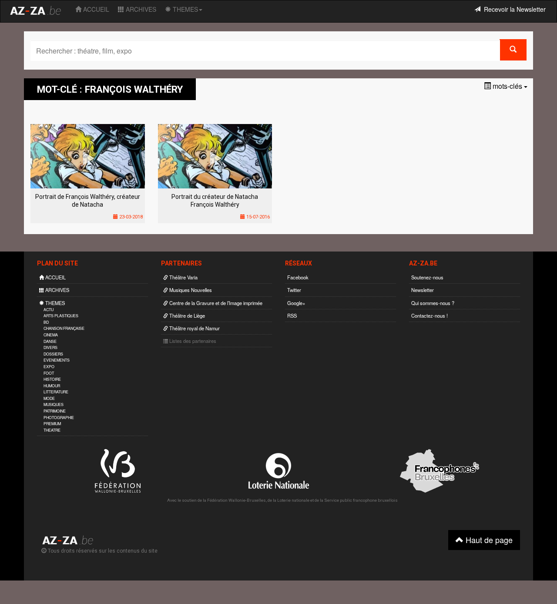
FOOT (49, 373)
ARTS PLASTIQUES (61, 316)
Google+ (296, 302)
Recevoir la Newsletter (513, 9)
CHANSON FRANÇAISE (64, 328)
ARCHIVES (140, 9)
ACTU (49, 309)
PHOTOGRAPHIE (59, 417)
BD (46, 322)
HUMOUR (52, 386)
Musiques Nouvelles (190, 289)
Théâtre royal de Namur (194, 328)
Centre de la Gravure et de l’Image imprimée (215, 302)
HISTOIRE (52, 379)
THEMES (184, 9)
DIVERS (50, 347)
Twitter (294, 289)
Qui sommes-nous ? (432, 302)
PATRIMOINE (55, 411)
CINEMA (51, 335)
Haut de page (488, 539)
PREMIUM (52, 423)
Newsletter (422, 289)
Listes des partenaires (192, 340)
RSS (292, 315)
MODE (49, 398)
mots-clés (507, 86)
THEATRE (52, 430)
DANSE (50, 341)
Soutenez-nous (427, 277)
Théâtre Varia (183, 277)
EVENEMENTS (57, 360)
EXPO (49, 366)
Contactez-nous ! (429, 315)
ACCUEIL (95, 9)
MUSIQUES (54, 404)
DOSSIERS (53, 354)
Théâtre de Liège (186, 315)
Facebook (298, 277)
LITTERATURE (56, 392)
